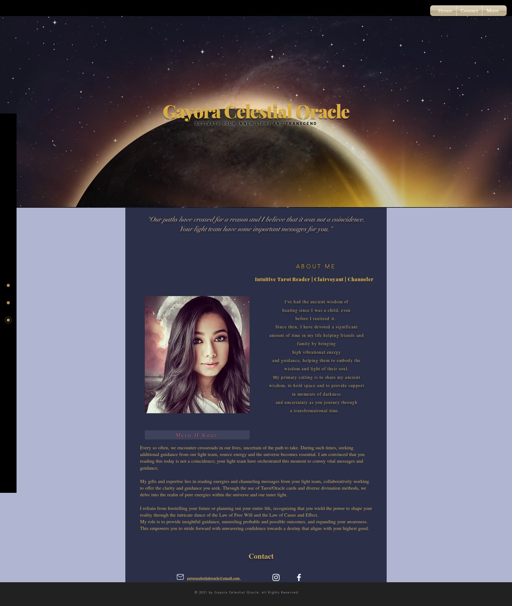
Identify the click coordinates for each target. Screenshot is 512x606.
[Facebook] (299, 577)
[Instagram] (276, 577)
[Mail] (180, 577)
